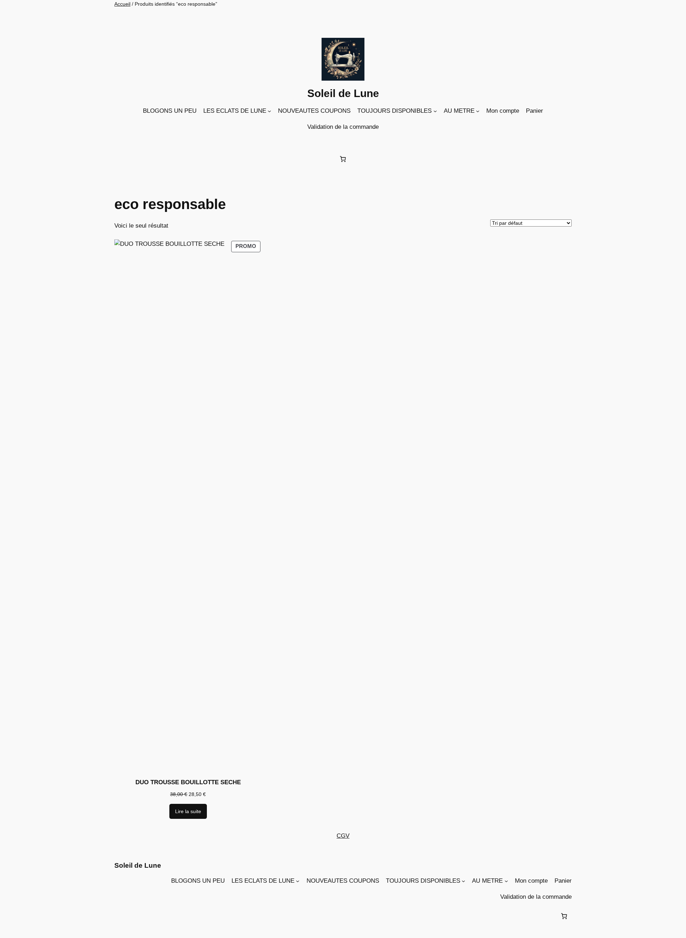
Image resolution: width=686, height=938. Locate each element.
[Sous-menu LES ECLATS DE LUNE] (269, 111)
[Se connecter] (345, 141)
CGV (343, 835)
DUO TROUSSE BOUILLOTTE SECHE (188, 782)
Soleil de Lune (343, 93)
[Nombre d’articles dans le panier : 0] (343, 158)
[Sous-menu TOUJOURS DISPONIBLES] (435, 111)
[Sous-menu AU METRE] (477, 111)
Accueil (122, 4)
